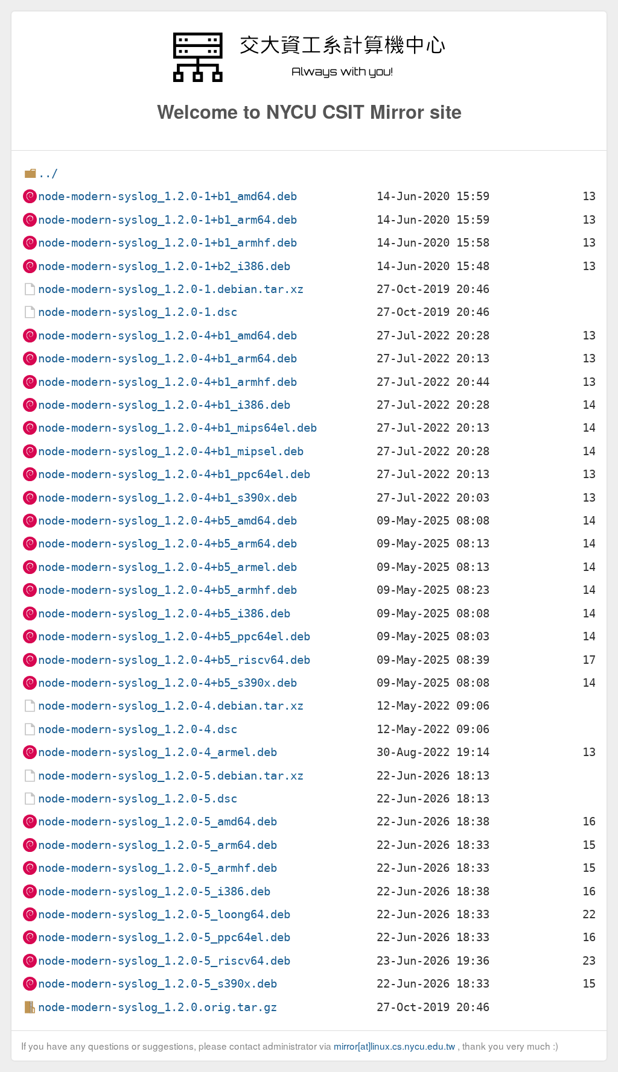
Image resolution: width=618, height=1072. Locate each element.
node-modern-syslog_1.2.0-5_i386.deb (154, 891)
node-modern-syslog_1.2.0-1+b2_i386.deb (164, 266)
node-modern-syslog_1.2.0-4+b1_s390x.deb (167, 498)
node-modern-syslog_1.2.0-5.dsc (137, 799)
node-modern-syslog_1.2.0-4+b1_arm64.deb (167, 358)
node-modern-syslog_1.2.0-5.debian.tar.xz (171, 776)
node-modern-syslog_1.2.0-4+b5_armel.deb (167, 567)
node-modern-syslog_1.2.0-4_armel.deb (157, 752)
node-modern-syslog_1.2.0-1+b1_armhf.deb (167, 243)
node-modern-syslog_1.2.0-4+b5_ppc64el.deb (174, 636)
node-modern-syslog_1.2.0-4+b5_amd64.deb (167, 521)
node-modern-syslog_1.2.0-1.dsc (137, 312)
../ (48, 173)
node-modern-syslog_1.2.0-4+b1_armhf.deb (167, 382)
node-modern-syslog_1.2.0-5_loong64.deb (164, 914)
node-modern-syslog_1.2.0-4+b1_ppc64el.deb (174, 474)
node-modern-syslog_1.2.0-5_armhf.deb (157, 868)
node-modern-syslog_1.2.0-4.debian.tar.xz (171, 706)
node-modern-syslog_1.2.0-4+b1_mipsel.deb (171, 451)
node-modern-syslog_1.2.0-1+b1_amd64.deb (167, 196)
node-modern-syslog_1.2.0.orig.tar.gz (157, 1007)
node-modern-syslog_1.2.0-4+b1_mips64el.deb (177, 428)
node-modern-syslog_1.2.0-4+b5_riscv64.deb (174, 660)
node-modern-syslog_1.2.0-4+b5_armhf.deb (167, 590)
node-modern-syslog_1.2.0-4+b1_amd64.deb (167, 335)
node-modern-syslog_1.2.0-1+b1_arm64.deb (167, 220)
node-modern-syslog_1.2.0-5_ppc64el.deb (164, 937)
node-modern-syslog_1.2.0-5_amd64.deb (157, 821)
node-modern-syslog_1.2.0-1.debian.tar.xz (171, 289)
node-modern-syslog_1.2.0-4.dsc (137, 729)
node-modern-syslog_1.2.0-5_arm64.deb (157, 845)
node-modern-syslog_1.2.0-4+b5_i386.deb (164, 613)
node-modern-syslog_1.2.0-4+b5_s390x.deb (167, 683)
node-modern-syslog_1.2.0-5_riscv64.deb (164, 961)
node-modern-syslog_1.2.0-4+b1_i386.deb (164, 405)
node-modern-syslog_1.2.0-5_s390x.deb (157, 984)
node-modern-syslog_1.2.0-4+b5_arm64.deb (167, 543)
